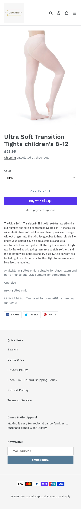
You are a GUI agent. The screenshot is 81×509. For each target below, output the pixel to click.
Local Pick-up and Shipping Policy (32, 380)
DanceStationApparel (34, 496)
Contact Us (16, 359)
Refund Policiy (18, 390)
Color (7, 170)
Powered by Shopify (58, 496)
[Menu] (75, 13)
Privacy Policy (18, 370)
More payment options (40, 209)
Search (13, 349)
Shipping (10, 157)
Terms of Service (20, 400)
